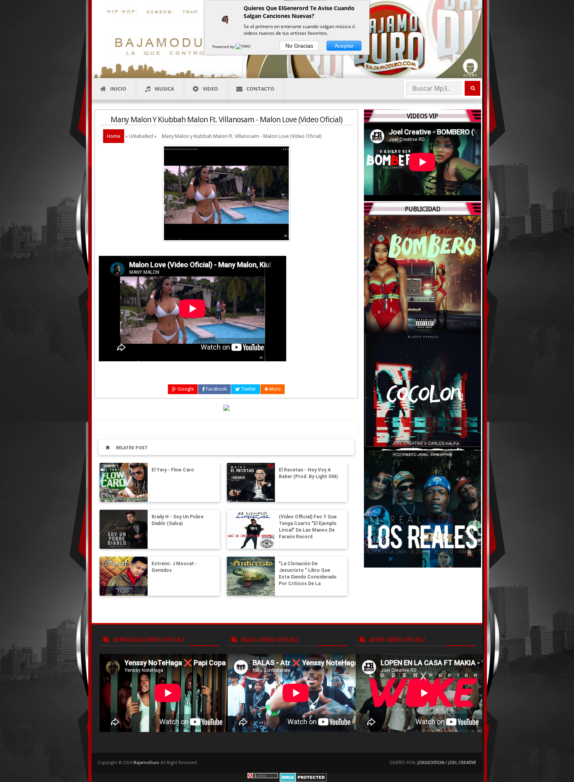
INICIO (118, 88)
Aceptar (344, 46)
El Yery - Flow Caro (173, 470)
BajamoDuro (146, 762)
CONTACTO (260, 88)
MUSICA (164, 88)
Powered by (223, 46)
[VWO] (243, 46)
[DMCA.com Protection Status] (303, 777)
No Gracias (299, 46)
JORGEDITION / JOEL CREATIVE (446, 762)
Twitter (248, 389)
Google (185, 389)
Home (113, 136)
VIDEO (210, 88)
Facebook (216, 389)
